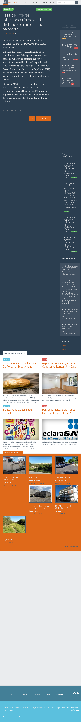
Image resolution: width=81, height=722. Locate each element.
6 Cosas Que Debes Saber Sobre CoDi (18, 411)
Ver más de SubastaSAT (71, 546)
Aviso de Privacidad (70, 707)
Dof (32, 118)
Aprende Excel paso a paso (44, 9)
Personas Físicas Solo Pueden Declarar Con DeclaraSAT (59, 411)
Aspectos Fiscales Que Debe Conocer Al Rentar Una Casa (59, 364)
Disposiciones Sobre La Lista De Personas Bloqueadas (19, 364)
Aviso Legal (55, 707)
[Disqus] (40, 594)
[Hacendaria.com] (10, 2)
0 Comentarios (8, 33)
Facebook (65, 349)
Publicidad (8, 710)
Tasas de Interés (43, 118)
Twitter (64, 345)
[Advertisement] (20, 131)
